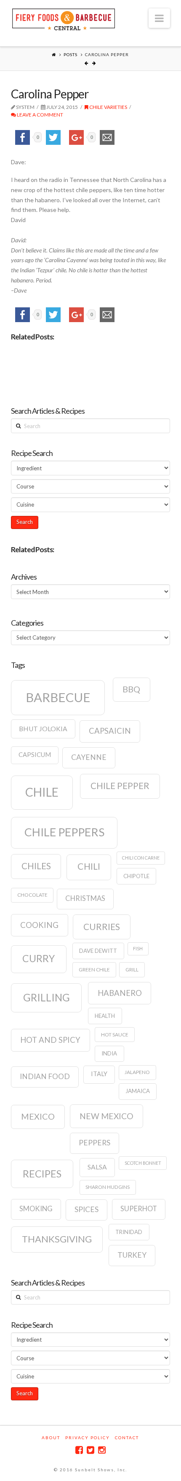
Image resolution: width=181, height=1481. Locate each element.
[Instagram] (102, 1450)
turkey (131, 1254)
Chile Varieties (107, 107)
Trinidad (128, 1232)
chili (88, 866)
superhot (138, 1208)
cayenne (88, 757)
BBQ (131, 689)
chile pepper (119, 786)
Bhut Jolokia (43, 728)
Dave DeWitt (98, 950)
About (51, 1437)
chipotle (136, 876)
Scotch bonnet (143, 1163)
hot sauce (114, 1034)
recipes (42, 1174)
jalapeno (137, 1072)
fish (138, 948)
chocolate (32, 895)
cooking (39, 925)
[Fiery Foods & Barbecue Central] (63, 18)
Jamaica (137, 1091)
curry (38, 958)
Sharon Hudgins (107, 1187)
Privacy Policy (87, 1437)
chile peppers (64, 832)
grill (131, 969)
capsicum (35, 754)
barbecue (58, 697)
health (105, 1015)
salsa (97, 1167)
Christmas (85, 898)
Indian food (45, 1076)
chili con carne (141, 857)
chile (42, 792)
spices (86, 1209)
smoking (36, 1208)
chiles (36, 866)
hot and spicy (50, 1039)
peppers (94, 1142)
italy (99, 1073)
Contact (127, 1437)
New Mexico (106, 1116)
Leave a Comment (39, 114)
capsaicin (110, 730)
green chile (94, 969)
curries (101, 927)
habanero (120, 993)
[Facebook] (79, 1450)
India (109, 1053)
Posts (70, 54)
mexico (38, 1116)
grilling (46, 997)
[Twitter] (90, 1450)
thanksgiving (57, 1239)
